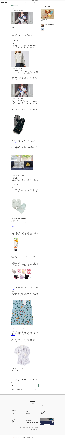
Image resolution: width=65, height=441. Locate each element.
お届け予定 (30, 2)
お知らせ (42, 415)
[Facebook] (38, 422)
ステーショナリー (14, 419)
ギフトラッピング (43, 411)
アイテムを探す (25, 2)
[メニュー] (63, 2)
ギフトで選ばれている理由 (15, 406)
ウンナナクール (13, 335)
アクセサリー (13, 422)
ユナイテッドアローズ (14, 142)
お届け (42, 406)
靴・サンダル (13, 421)
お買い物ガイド (43, 412)
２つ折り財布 (13, 413)
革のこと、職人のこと (29, 414)
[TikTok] (32, 422)
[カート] (61, 2)
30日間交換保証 (43, 413)
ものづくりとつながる (29, 406)
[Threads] (29, 422)
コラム (37, 2)
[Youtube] (34, 422)
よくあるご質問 (33, 2)
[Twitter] (30, 422)
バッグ (13, 420)
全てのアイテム (14, 410)
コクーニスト (12, 374)
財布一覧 (13, 411)
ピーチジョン (12, 289)
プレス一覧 (27, 411)
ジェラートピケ (13, 226)
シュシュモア (12, 258)
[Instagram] (27, 422)
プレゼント (16, 5)
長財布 (13, 412)
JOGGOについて (41, 2)
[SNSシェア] (11, 382)
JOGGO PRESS (13, 5)
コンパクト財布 (14, 414)
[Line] (36, 422)
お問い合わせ (42, 414)
